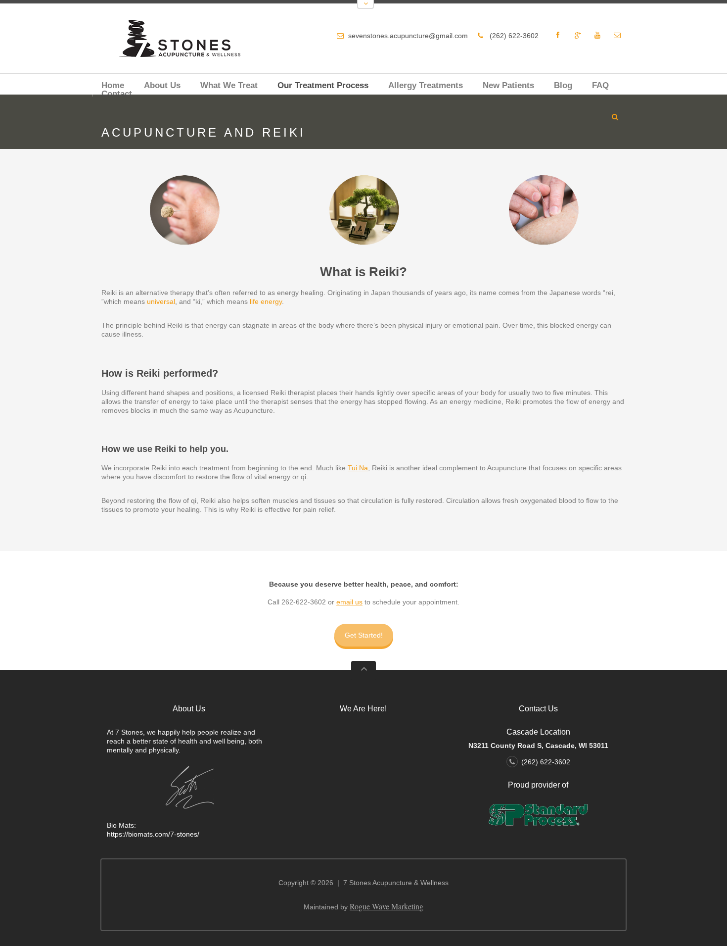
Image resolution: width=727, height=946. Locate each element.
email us (349, 602)
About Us (162, 85)
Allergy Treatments (425, 85)
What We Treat (229, 85)
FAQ (600, 85)
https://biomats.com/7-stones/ (153, 834)
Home (112, 85)
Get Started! (364, 635)
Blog (563, 85)
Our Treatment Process (322, 85)
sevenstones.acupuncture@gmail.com (408, 36)
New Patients (508, 85)
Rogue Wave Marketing (386, 906)
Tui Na (358, 468)
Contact (116, 94)
